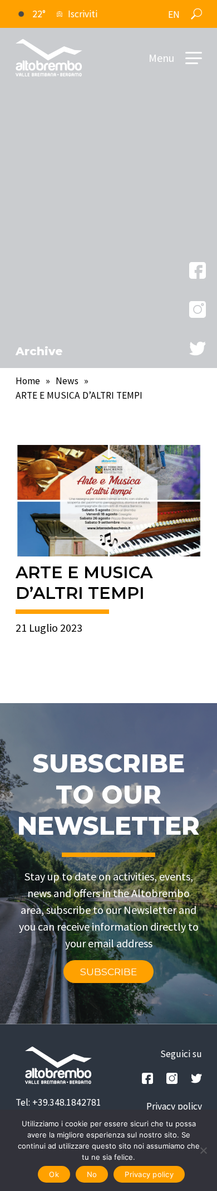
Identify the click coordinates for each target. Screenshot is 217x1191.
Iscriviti (82, 14)
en (174, 14)
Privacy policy (174, 1106)
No (92, 1174)
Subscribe (108, 971)
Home (28, 381)
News (67, 381)
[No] (203, 1150)
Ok (54, 1174)
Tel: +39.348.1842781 (58, 1102)
